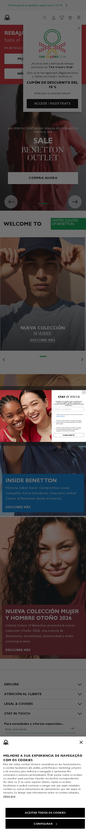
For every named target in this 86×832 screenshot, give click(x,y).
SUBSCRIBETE (69, 435)
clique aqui (9, 796)
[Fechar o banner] (81, 742)
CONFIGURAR (43, 823)
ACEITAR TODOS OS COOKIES (45, 812)
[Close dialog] (83, 392)
